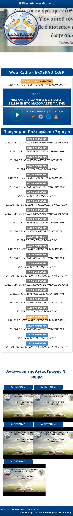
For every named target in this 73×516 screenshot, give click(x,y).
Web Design (26, 512)
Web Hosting (46, 512)
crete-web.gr (65, 512)
